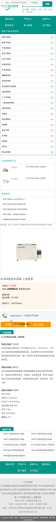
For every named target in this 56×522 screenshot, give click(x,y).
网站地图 (44, 518)
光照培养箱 (6, 92)
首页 (9, 225)
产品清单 (34, 3)
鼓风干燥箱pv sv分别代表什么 (14, 199)
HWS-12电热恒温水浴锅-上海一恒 (17, 434)
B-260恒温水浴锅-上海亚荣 (14, 445)
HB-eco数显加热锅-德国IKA (43, 450)
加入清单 (38, 324)
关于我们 (46, 25)
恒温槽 (4, 125)
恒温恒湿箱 (6, 81)
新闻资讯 (9, 25)
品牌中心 (46, 19)
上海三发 (29, 12)
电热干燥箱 (6, 42)
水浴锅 (4, 136)
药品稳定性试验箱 (9, 86)
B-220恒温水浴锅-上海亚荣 (42, 445)
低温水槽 (5, 130)
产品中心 (28, 19)
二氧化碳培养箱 (8, 103)
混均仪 (4, 146)
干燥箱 (33, 9)
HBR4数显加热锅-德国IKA (14, 456)
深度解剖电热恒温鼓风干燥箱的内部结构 (17, 219)
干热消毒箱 (6, 48)
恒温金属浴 (6, 152)
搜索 (47, 4)
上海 (39, 9)
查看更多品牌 (24, 289)
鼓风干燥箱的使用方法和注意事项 (15, 209)
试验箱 (4, 114)
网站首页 (9, 19)
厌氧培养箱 (6, 108)
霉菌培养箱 (6, 75)
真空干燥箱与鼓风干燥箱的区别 (14, 204)
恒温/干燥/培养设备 (39, 225)
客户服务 (28, 25)
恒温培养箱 (6, 64)
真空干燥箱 (6, 53)
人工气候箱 (6, 97)
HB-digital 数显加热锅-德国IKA (16, 450)
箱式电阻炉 (6, 119)
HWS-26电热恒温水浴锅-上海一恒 (17, 439)
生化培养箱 (6, 70)
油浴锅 (4, 141)
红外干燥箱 (6, 59)
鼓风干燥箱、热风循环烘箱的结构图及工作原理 (20, 214)
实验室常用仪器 (25, 225)
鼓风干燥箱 (6, 37)
